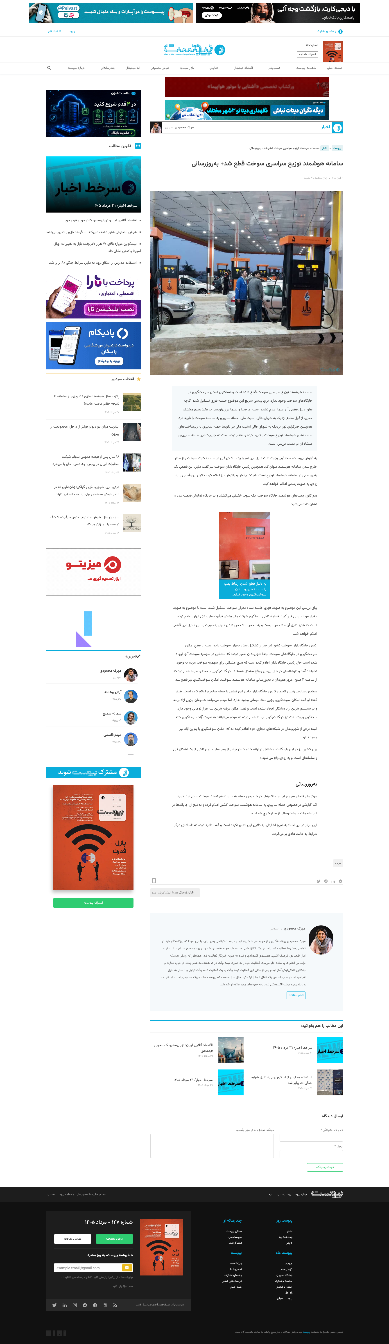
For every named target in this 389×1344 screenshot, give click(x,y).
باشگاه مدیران (284, 1275)
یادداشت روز (285, 1237)
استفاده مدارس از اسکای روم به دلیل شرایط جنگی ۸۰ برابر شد (281, 1080)
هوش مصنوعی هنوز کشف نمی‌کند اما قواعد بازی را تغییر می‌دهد (91, 232)
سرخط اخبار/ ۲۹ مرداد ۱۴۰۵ (193, 1080)
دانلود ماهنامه (114, 1239)
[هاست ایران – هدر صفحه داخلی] (247, 110)
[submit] (127, 1267)
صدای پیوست (234, 1231)
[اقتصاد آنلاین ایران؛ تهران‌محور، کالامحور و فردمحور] (231, 1062)
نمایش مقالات (72, 1239)
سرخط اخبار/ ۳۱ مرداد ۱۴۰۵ (292, 1048)
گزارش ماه (286, 1269)
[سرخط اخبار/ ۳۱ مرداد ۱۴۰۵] (330, 1062)
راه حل (288, 1293)
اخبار (325, 127)
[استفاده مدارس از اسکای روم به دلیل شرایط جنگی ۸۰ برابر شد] (330, 1094)
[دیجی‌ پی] (278, 13)
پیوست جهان (284, 1298)
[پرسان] (247, 87)
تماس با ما (236, 1269)
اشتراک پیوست (93, 902)
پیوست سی (235, 1237)
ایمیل (340, 1146)
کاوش (289, 1243)
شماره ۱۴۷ (312, 45)
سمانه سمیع (112, 714)
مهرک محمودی (179, 127)
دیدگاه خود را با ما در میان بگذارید (255, 1130)
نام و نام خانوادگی (333, 1130)
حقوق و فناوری (284, 1287)
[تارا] (93, 294)
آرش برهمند (112, 692)
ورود (72, 31)
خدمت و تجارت (283, 1281)
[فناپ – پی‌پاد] (93, 345)
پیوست (337, 148)
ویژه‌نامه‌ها (236, 1263)
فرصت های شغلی (232, 1281)
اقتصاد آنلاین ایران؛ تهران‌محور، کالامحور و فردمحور (183, 1048)
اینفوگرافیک (235, 1243)
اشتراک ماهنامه (307, 55)
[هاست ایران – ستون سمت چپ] (93, 113)
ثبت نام (53, 31)
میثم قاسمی (112, 735)
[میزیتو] (93, 572)
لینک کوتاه (164, 892)
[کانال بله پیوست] (111, 13)
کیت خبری (236, 1287)
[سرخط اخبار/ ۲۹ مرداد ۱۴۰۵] (231, 1094)
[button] (49, 68)
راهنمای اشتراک (326, 31)
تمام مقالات (296, 995)
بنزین (338, 863)
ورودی (288, 1263)
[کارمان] (93, 623)
